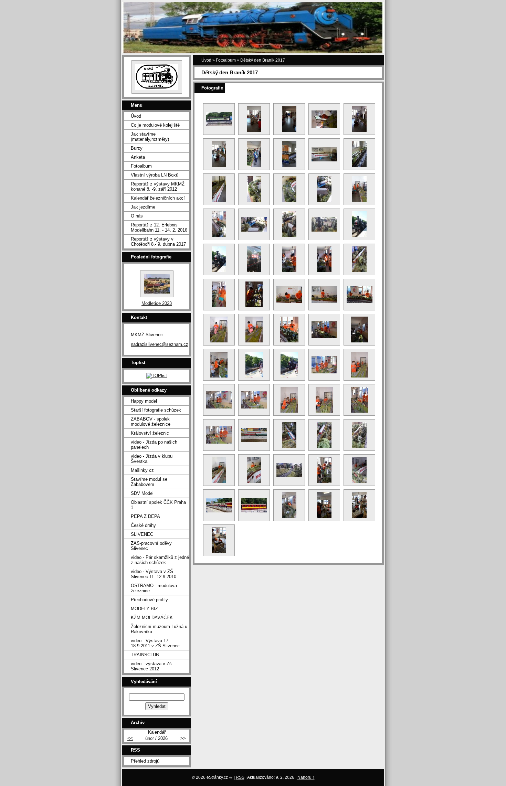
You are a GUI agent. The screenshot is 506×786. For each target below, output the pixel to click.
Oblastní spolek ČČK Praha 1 (158, 505)
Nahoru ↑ (306, 777)
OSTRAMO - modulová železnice (154, 588)
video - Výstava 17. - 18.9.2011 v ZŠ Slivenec (155, 643)
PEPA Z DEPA (145, 516)
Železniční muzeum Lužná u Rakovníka (159, 629)
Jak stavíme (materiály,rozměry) (150, 136)
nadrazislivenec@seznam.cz (159, 344)
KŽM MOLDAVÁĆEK (152, 617)
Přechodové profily (149, 599)
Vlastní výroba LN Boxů (154, 175)
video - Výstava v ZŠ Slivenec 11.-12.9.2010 (153, 574)
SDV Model (142, 493)
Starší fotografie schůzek (156, 410)
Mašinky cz (142, 470)
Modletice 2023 (156, 303)
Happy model (144, 401)
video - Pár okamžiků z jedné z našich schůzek (160, 560)
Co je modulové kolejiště (155, 125)
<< (130, 738)
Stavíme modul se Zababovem (149, 482)
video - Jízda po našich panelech (154, 444)
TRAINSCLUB (145, 654)
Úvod (206, 60)
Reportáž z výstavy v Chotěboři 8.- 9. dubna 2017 (158, 241)
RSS (240, 777)
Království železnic (150, 433)
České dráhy (143, 525)
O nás (137, 216)
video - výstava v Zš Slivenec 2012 (151, 666)
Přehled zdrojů (145, 761)
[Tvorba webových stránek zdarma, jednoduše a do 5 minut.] (231, 777)
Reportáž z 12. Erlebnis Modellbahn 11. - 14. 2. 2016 (159, 227)
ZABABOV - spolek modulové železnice (150, 421)
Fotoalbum (226, 60)
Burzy (137, 148)
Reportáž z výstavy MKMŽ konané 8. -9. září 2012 (158, 186)
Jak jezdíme (143, 207)
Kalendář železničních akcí (158, 198)
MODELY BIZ (144, 608)
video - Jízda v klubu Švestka (151, 459)
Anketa (138, 157)
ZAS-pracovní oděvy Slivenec (151, 546)
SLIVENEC (142, 534)
